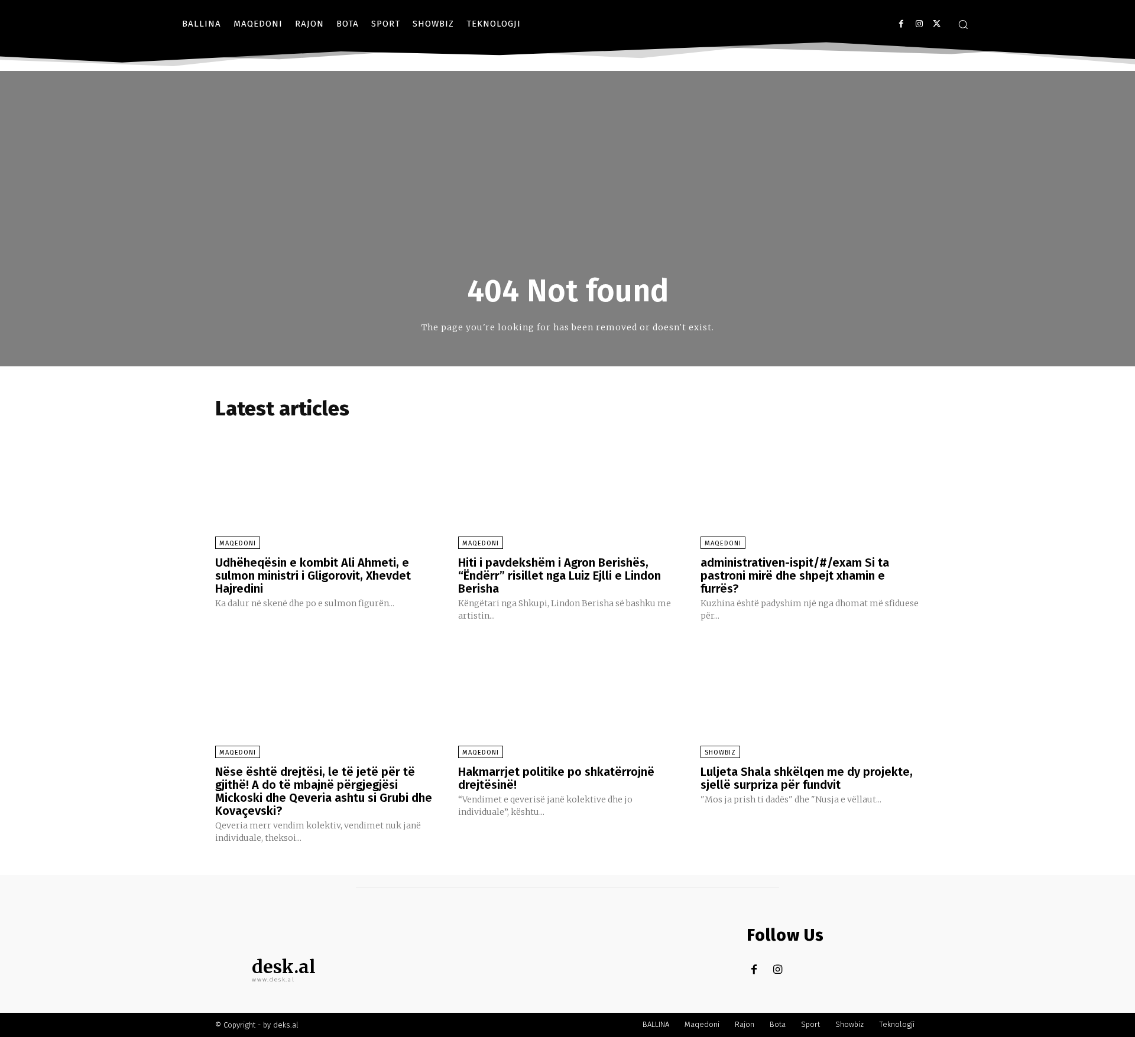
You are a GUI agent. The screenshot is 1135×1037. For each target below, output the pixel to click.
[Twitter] (936, 24)
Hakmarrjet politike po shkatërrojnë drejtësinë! (556, 778)
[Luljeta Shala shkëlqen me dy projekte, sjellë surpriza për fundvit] (810, 697)
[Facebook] (901, 24)
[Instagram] (919, 24)
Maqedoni (237, 543)
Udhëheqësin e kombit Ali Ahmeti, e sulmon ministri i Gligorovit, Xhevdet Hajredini (313, 575)
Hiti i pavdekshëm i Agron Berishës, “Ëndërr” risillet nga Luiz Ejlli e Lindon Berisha (559, 575)
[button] (963, 24)
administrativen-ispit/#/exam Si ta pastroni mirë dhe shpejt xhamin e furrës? (795, 575)
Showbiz (720, 752)
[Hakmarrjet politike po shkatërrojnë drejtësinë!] (567, 697)
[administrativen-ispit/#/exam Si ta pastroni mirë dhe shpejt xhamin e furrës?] (810, 487)
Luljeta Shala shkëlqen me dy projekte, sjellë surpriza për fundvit (807, 778)
